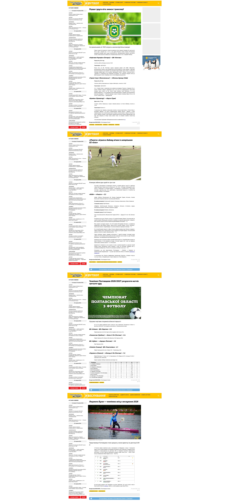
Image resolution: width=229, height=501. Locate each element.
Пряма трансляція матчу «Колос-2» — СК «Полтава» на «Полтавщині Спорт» (76, 73)
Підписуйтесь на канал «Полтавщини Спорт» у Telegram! (115, 269)
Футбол (93, 3)
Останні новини (73, 8)
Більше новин (74, 127)
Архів (83, 127)
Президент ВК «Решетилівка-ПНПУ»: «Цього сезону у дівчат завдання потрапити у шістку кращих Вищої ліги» (77, 100)
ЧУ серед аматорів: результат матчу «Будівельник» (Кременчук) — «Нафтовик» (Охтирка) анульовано (77, 259)
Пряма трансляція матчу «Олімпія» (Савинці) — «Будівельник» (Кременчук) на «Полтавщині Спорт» (77, 45)
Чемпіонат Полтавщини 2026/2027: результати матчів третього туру (76, 19)
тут (124, 119)
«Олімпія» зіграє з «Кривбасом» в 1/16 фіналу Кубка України (76, 89)
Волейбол (71, 75)
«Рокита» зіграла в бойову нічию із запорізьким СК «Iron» (76, 15)
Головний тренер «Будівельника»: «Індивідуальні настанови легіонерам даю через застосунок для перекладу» (77, 68)
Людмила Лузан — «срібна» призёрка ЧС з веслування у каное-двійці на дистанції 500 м (76, 58)
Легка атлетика (72, 120)
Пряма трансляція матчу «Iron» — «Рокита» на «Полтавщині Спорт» (77, 28)
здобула (106, 486)
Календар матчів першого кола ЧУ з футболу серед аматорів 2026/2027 (77, 113)
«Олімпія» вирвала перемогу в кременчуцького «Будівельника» (76, 35)
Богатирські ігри (72, 37)
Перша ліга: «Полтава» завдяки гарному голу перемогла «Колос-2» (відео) (77, 63)
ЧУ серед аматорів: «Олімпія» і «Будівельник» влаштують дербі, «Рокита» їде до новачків (77, 83)
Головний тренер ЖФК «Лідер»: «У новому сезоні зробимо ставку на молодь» (77, 96)
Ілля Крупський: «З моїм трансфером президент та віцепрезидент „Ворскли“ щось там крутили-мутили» (77, 117)
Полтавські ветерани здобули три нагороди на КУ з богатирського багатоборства (76, 40)
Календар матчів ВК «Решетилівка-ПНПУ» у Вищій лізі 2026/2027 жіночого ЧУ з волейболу (77, 78)
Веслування (71, 55)
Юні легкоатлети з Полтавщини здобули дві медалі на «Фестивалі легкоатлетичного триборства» (77, 123)
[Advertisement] (151, 14)
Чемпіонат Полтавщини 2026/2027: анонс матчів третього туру (77, 53)
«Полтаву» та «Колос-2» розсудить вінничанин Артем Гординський (76, 106)
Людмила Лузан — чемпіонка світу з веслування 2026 (76, 24)
